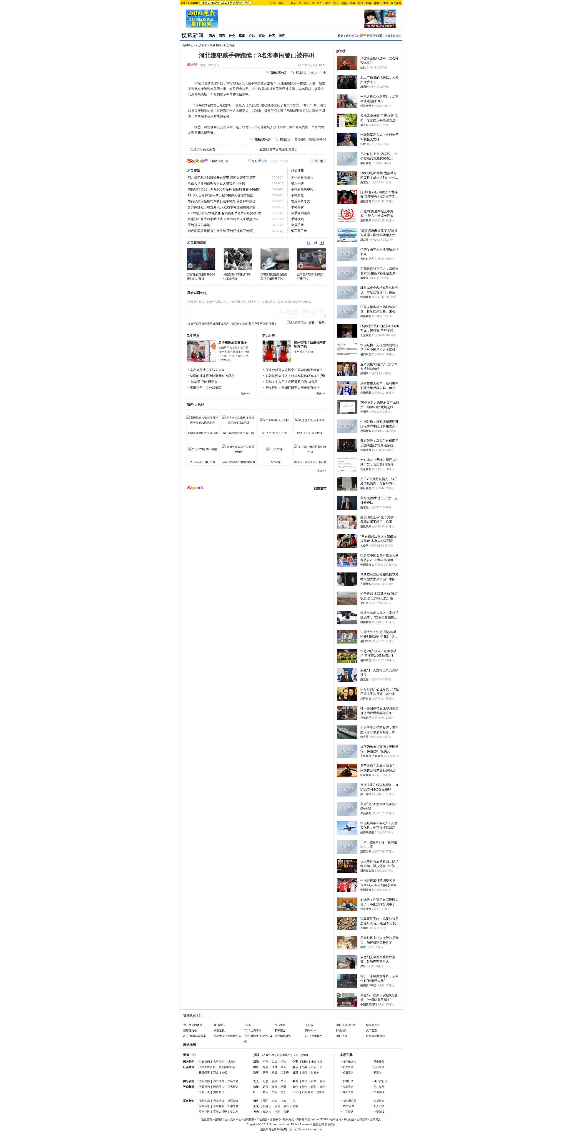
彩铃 (286, 1106)
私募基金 (280, 1030)
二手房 (285, 1072)
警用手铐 (297, 183)
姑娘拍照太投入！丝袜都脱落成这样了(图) (295, 376)
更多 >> (245, 393)
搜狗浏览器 (349, 1100)
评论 (262, 36)
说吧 (286, 1111)
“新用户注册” (255, 323)
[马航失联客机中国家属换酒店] (238, 449)
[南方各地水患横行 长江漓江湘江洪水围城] (238, 420)
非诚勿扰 (341, 1030)
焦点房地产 (236, 2)
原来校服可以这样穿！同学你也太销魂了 (294, 370)
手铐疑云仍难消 (199, 225)
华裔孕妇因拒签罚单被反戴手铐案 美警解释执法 (222, 201)
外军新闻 (233, 1100)
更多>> (321, 470)
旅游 (256, 1086)
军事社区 (204, 1111)
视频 (344, 3)
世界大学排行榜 (375, 1036)
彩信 (295, 1106)
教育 (295, 1081)
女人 (336, 3)
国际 (222, 36)
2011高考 (341, 1036)
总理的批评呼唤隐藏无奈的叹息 (212, 376)
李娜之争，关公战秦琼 (206, 387)
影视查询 (348, 1067)
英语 (322, 1081)
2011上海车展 (252, 1030)
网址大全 (348, 1092)
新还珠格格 (190, 1030)
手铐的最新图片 (302, 177)
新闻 (256, 1061)
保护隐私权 (303, 1119)
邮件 (360, 3)
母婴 (265, 1081)
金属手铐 (297, 225)
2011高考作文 (313, 1036)
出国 (305, 1081)
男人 (283, 1092)
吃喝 (283, 1086)
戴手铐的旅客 (300, 213)
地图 (277, 1111)
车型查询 (379, 1100)
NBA (305, 1061)
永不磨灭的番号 (192, 1025)
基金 (283, 1067)
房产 (328, 3)
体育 (281, 3)
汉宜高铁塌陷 (393, 35)
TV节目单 (348, 1106)
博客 (368, 3)
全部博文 (375, 1119)
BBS (385, 3)
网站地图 (349, 1119)
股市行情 (348, 1081)
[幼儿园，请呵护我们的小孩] (310, 449)
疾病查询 (348, 1086)
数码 (265, 1092)
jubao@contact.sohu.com (306, 1129)
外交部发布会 (227, 1067)
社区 (272, 36)
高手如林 (310, 1030)
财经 (256, 1067)
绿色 (322, 1086)
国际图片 (218, 1086)
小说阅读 (379, 1111)
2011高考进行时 (346, 1025)
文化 (295, 1086)
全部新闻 (362, 1119)
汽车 (319, 3)
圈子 (265, 1100)
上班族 (309, 1025)
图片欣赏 (379, 1086)
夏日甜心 (219, 1025)
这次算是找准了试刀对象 (207, 370)
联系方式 (288, 1119)
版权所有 (330, 1124)
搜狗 (247, 2)
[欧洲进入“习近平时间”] (310, 420)
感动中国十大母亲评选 (227, 1036)
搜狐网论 (218, 1092)
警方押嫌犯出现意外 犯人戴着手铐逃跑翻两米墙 (222, 207)
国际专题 (233, 1081)
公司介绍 (335, 1119)
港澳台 (232, 1061)
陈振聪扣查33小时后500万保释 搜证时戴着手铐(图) (224, 189)
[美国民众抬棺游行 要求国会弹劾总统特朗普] (202, 420)
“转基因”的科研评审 (204, 382)
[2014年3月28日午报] (202, 449)
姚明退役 (219, 1030)
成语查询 (348, 1072)
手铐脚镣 (297, 195)
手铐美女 (297, 207)
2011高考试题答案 (194, 1036)
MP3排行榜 (380, 1081)
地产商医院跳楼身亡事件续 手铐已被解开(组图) (221, 231)
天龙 (256, 1106)
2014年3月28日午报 (202, 462)
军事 (242, 36)
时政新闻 (204, 1061)
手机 (274, 1092)
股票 (265, 1067)
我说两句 (396, 3)
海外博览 (218, 1081)
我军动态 (204, 1100)
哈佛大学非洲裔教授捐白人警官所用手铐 (216, 183)
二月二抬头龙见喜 (202, 149)
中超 (314, 1061)
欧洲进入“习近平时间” (310, 433)
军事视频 (218, 1106)
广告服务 (262, 1119)
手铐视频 (297, 219)
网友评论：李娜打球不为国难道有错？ (293, 387)
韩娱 (305, 1067)
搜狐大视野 (373, 1025)
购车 (265, 1072)
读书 (305, 1086)
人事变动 (218, 1061)
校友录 (320, 1092)
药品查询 (379, 1067)
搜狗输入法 (349, 1061)
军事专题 (233, 1106)
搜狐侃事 (204, 1072)
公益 (252, 36)
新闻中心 (187, 45)
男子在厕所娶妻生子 (232, 342)
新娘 (274, 1081)
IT (313, 3)
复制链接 (300, 72)
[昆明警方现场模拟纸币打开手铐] (311, 259)
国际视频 (204, 1086)
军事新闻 (188, 1100)
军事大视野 (220, 1111)
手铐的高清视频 (302, 189)
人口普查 (371, 1030)
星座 (283, 1081)
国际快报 (204, 1081)
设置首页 (206, 1119)
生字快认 (348, 1111)
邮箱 (274, 1100)
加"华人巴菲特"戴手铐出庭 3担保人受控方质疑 (220, 195)
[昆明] (201, 259)
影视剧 (315, 1072)
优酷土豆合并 (354, 35)
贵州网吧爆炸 (283, 1036)
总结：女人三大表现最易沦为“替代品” (292, 382)
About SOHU (320, 1119)
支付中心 (235, 1119)
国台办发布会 (207, 1067)
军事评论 (204, 1106)
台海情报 (218, 1100)
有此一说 (204, 1092)
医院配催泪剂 (375, 35)
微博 (377, 3)
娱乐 (293, 3)
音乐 (313, 1067)
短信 (277, 1106)
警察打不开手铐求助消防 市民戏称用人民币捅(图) (223, 219)
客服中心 (275, 1119)
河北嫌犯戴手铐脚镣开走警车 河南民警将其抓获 (222, 177)
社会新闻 (201, 45)
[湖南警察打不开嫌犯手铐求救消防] (237, 259)
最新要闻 (215, 45)
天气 (265, 1086)
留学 (313, 1081)
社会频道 (188, 1067)
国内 (212, 36)
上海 (283, 1100)
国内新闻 (188, 1061)
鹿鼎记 (267, 1106)
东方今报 (213, 65)
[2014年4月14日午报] (274, 420)
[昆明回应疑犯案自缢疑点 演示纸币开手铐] (274, 259)
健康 (274, 1086)
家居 (274, 1072)
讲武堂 (234, 1111)
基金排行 (379, 1061)
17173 (225, 2)
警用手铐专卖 (300, 201)
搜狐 (204, 2)
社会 (232, 36)
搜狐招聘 (248, 1119)
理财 (274, 1067)
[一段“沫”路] (274, 449)
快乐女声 (280, 1025)
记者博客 (233, 1086)
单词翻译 (379, 1092)
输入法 (267, 1111)
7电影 (247, 1025)
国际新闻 (188, 1081)
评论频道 (188, 1086)
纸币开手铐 (299, 231)
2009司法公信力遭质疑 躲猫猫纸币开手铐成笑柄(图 (224, 213)
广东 (292, 1100)
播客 (352, 3)
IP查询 (377, 1072)
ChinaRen (214, 2)
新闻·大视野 (195, 404)
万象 (216, 1072)
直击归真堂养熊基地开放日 (279, 149)
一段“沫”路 (274, 462)
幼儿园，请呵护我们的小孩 (310, 462)
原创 (313, 1086)
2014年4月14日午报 (274, 433)
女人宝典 (379, 1106)
